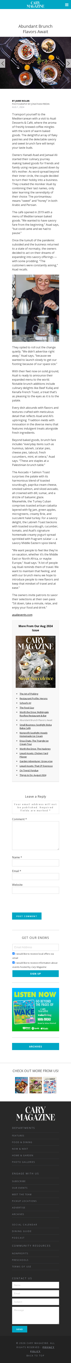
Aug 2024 (46, 626)
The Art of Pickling (29, 693)
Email (16, 871)
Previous (2, 63)
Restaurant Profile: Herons (34, 698)
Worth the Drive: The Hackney (35, 748)
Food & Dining (22, 1142)
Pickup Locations (24, 1201)
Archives (35, 1046)
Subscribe (19, 1181)
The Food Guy (27, 707)
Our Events (20, 1187)
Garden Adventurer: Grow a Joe (36, 761)
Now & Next (20, 1148)
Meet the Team (22, 1194)
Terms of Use (22, 1266)
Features (18, 1135)
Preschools (20, 1260)
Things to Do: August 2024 (33, 775)
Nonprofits (20, 1253)
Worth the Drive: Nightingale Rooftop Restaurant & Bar (34, 714)
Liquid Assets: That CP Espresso (36, 765)
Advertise (18, 1207)
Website (17, 885)
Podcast (18, 1237)
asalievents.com (22, 615)
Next (68, 63)
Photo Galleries (23, 1162)
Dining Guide (22, 1231)
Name (17, 857)
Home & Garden (22, 1155)
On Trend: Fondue (29, 770)
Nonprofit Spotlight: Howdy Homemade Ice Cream (34, 734)
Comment (19, 819)
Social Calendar (24, 1224)
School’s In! (25, 702)
